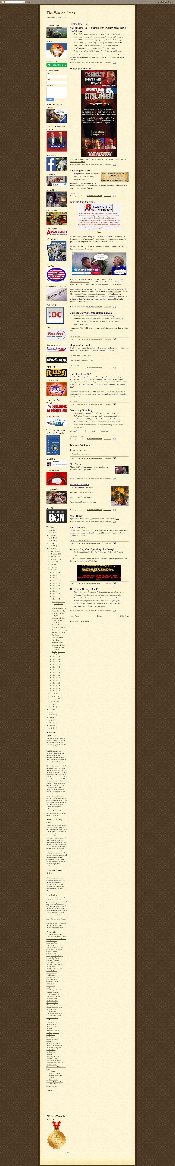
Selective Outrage (57, 642)
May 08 (55, 675)
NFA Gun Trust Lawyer (53, 1015)
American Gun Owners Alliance (56, 936)
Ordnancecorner (51, 1022)
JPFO (48, 988)
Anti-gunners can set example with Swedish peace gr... (59, 604)
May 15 (55, 659)
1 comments (107, 306)
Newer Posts (74, 616)
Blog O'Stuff (50, 945)
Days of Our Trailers (52, 958)
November (54, 554)
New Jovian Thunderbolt (54, 1013)
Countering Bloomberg (59, 630)
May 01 (55, 691)
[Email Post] (114, 62)
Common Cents (51, 954)
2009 (50, 717)
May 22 (55, 588)
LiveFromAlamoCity (53, 994)
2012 (50, 709)
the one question (114, 291)
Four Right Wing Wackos (54, 964)
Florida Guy (76, 336)
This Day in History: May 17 (58, 653)
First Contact (56, 635)
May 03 (55, 685)
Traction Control (51, 1065)
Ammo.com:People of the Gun (56, 939)
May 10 (55, 672)
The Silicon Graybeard (53, 1060)
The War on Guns (60, 12)
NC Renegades (51, 1011)
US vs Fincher (50, 1071)
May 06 (55, 680)
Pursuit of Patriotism (52, 1030)
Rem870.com (50, 1035)
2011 (50, 712)
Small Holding (51, 1050)
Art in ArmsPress (51, 943)
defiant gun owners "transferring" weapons (85, 239)
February (54, 699)
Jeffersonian (50, 984)
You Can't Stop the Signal (58, 614)
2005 (50, 728)
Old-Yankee (50, 1020)
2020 (50, 535)
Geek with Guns (51, 971)
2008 (50, 720)
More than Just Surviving (54, 1007)
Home (99, 616)
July (52, 564)
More (120, 51)
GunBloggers (50, 975)
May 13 (55, 664)
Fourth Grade (50, 966)
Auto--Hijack (56, 640)
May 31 (55, 572)
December (54, 551)
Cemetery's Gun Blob (78, 436)
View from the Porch (53, 1073)
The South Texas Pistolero (54, 1063)
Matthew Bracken (52, 1001)
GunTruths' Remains (52, 981)
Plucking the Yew (52, 1024)
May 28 (55, 578)
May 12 (55, 667)
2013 (50, 707)
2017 (50, 543)
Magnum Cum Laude (59, 625)
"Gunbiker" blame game (81, 454)
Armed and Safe (51, 941)
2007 (50, 723)
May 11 (55, 670)
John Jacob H (50, 986)
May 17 (55, 656)
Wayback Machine (52, 1080)
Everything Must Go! (59, 627)
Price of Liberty (51, 1026)
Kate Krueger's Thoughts (54, 990)
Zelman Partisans (51, 1086)
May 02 (55, 688)
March (53, 696)
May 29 (55, 575)
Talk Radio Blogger (52, 1056)
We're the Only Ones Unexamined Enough (58, 620)
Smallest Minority (52, 1052)
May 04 (55, 683)
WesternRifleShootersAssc (54, 1082)
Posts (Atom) (84, 621)
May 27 (55, 580)
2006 (50, 725)
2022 (50, 530)
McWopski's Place (52, 1003)
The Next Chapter (52, 1058)
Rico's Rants (50, 1037)
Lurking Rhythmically (53, 996)
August (53, 562)
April (52, 694)
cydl (74, 193)
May (52, 570)
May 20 (55, 594)
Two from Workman (58, 632)
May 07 (55, 678)
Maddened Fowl (51, 998)
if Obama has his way (115, 391)
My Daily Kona (51, 1009)
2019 (50, 538)
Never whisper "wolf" (80, 450)
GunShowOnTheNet (52, 979)
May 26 (55, 583)
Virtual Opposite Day (58, 611)
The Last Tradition (52, 992)
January (53, 701)
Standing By (50, 1054)
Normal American (52, 1018)
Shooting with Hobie (53, 1043)
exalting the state (89, 502)
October (53, 556)
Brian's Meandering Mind (54, 947)
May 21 (55, 591)
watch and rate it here (77, 161)
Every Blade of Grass (53, 962)
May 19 (55, 596)
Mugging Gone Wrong (59, 608)
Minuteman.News (52, 1005)
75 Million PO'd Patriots (54, 934)
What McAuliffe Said (53, 1084)
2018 (50, 541)
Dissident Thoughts (52, 960)
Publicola (49, 1028)
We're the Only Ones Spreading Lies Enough (58, 647)
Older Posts (124, 616)
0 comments (107, 62)
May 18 (55, 599)
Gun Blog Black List (52, 977)
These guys (74, 540)
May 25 (55, 586)
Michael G (75, 365)
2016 (50, 546)
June (52, 567)
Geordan (75, 401)
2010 (50, 715)
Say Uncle (49, 1041)
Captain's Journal (51, 951)
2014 (50, 704)
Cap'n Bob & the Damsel (54, 949)
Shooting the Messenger (54, 1045)
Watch (95, 469)
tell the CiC (89, 492)
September (54, 559)
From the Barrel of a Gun (54, 969)
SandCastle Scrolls (52, 1039)
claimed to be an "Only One (87, 561)
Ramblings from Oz (52, 1033)
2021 (50, 533)
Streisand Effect (107, 241)
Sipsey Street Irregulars (53, 1048)
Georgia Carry (51, 973)
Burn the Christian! (58, 637)
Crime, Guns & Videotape (54, 956)
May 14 (55, 662)
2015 (50, 549)
